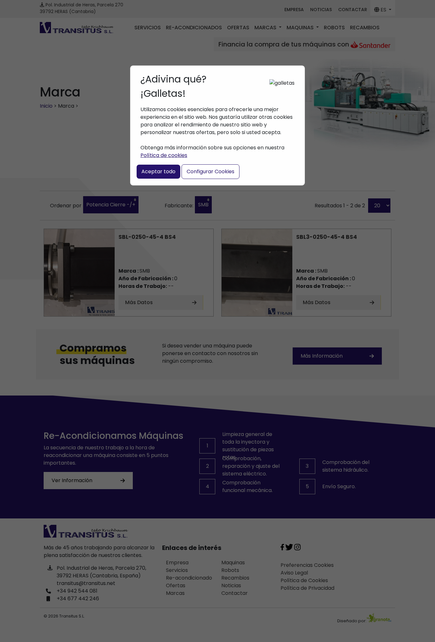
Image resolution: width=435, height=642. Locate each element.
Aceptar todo (158, 171)
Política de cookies (163, 155)
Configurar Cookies (210, 171)
